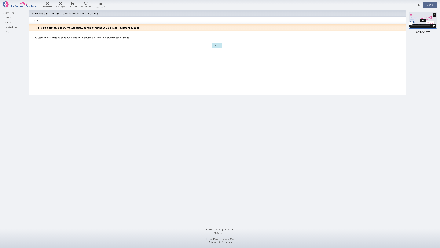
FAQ (7, 31)
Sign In (430, 4)
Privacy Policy (212, 239)
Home (8, 17)
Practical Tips (11, 27)
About (8, 22)
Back (217, 45)
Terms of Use (227, 239)
